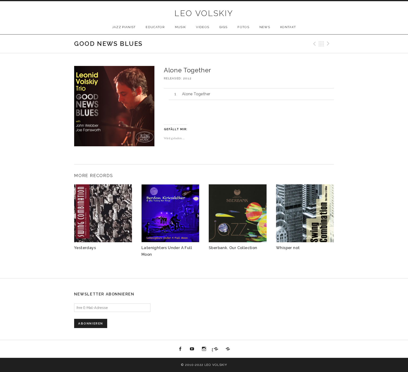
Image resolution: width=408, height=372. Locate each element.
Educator (155, 27)
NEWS (264, 27)
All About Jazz (228, 349)
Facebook (180, 349)
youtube (192, 349)
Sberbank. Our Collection (233, 248)
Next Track (329, 44)
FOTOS (243, 27)
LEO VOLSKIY (203, 13)
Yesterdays (85, 248)
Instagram (204, 349)
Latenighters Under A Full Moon (166, 251)
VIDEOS (202, 27)
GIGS (223, 27)
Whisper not (288, 248)
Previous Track (314, 44)
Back (321, 44)
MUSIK (180, 27)
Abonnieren (90, 323)
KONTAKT (288, 27)
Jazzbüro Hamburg (212, 349)
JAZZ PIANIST (124, 27)
